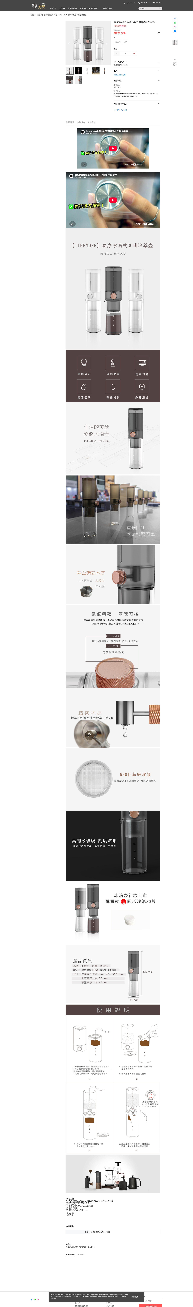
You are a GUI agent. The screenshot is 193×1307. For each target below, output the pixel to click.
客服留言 (109, 1303)
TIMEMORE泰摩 (120, 75)
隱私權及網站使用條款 (81, 1306)
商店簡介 (77, 1303)
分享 (118, 110)
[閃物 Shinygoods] (38, 5)
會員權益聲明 (110, 1306)
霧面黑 (118, 42)
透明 (125, 42)
